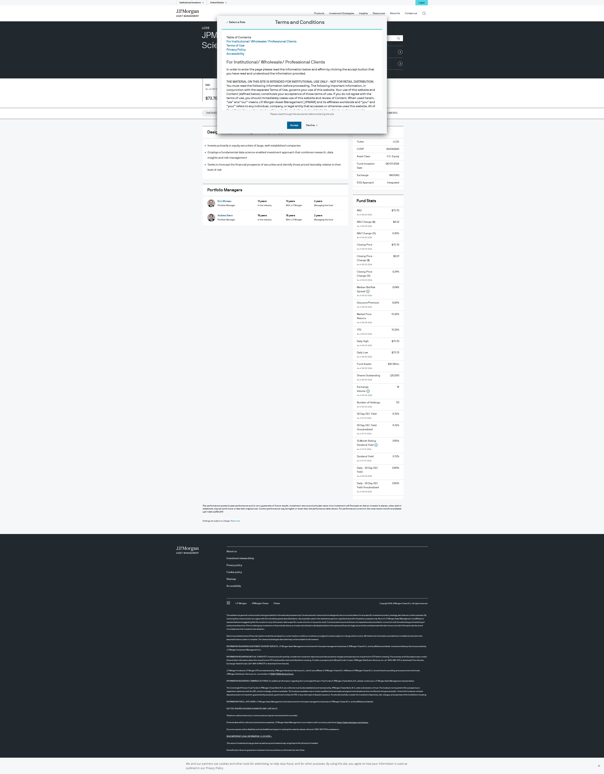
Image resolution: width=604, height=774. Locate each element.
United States (217, 3)
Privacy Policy (214, 768)
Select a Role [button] (237, 22)
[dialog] (302, 387)
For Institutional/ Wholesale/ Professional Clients (261, 41)
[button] (599, 766)
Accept (294, 125)
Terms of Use (235, 45)
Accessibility (235, 53)
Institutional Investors (190, 3)
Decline (310, 125)
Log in (422, 3)
